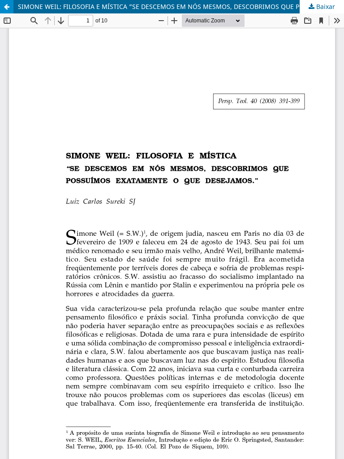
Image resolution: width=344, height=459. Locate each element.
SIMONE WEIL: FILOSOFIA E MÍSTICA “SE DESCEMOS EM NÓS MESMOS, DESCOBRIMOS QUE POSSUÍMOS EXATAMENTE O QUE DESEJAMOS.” (181, 6)
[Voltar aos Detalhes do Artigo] (6, 6)
